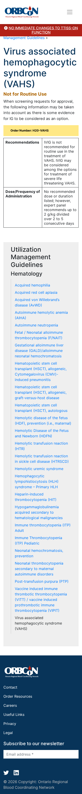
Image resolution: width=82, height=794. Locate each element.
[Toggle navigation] (69, 12)
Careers (10, 705)
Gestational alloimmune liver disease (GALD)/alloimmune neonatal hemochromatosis (39, 350)
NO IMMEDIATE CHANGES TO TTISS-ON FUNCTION (43, 30)
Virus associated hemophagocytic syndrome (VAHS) (38, 623)
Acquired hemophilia (32, 285)
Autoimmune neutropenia (36, 325)
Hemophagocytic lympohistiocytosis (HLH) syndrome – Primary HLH (37, 481)
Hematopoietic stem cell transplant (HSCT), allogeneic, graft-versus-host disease (41, 392)
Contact (10, 687)
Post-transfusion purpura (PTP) (42, 581)
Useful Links (13, 714)
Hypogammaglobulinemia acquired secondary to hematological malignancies (39, 512)
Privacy (9, 723)
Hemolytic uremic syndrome (39, 468)
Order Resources (17, 696)
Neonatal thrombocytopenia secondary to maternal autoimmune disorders (39, 568)
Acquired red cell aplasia (36, 292)
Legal (8, 732)
